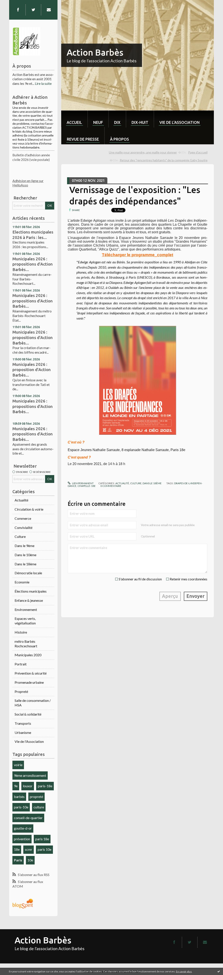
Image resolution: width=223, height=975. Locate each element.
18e (17, 849)
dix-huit (140, 122)
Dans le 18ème (25, 564)
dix (117, 122)
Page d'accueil (198, 152)
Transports (23, 723)
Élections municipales (31, 591)
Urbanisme (23, 732)
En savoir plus (184, 971)
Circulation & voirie (29, 509)
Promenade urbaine (29, 682)
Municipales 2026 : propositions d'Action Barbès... (32, 264)
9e (16, 786)
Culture (20, 536)
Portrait (21, 664)
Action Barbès (95, 52)
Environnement (26, 609)
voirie (18, 765)
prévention (22, 839)
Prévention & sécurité (31, 673)
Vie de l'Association (29, 741)
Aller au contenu (14, 4)
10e (30, 860)
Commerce (23, 518)
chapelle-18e (87, 486)
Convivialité (23, 527)
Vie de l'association (179, 122)
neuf (98, 122)
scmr (28, 849)
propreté (36, 796)
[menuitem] (74, 119)
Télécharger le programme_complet (137, 254)
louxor (27, 786)
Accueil (74, 122)
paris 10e (44, 849)
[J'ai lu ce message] (218, 971)
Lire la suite (43, 83)
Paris (18, 860)
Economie (22, 582)
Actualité (21, 500)
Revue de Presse (83, 139)
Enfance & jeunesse (29, 600)
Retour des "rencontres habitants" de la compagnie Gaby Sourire (164, 160)
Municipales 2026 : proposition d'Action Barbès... (31, 369)
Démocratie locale (28, 573)
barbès (19, 796)
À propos (119, 139)
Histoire (21, 632)
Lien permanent (82, 483)
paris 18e (42, 839)
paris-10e (21, 807)
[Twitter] (33, 9)
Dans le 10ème (25, 555)
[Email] (48, 9)
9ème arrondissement (30, 775)
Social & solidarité (28, 714)
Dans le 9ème (24, 546)
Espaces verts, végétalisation (25, 620)
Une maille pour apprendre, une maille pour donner (143, 152)
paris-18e (45, 786)
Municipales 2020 (28, 655)
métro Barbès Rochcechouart (26, 643)
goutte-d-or (23, 828)
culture (39, 807)
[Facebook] (18, 9)
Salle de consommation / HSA (33, 702)
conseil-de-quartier (28, 818)
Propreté (21, 691)
